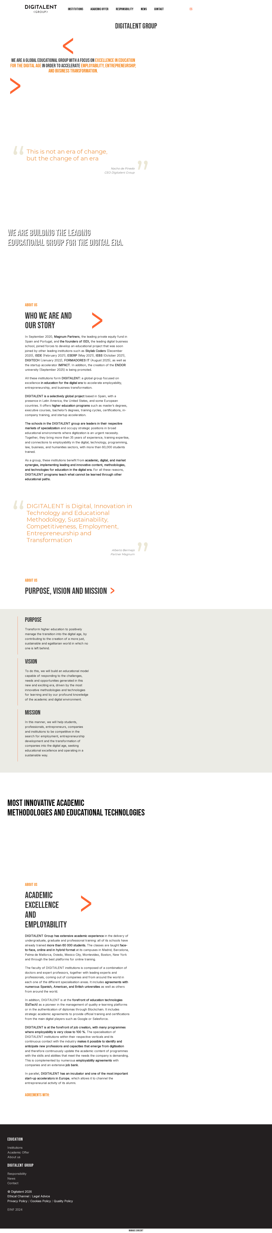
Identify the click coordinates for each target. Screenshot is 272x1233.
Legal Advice (40, 1196)
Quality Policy (63, 1201)
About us (13, 1157)
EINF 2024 (15, 1209)
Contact (159, 9)
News (144, 9)
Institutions (75, 9)
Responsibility (124, 9)
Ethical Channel (18, 1196)
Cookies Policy (40, 1201)
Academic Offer (99, 9)
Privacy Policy (17, 1201)
